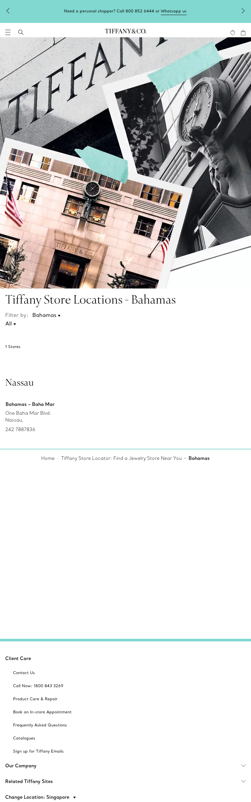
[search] (21, 32)
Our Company (21, 766)
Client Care (18, 658)
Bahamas (199, 458)
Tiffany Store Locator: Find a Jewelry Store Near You (121, 458)
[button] (7, 32)
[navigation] (7, 32)
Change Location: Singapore (38, 797)
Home (48, 458)
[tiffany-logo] (125, 32)
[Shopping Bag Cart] (243, 32)
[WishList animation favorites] (232, 32)
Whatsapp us (174, 11)
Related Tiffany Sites (29, 781)
